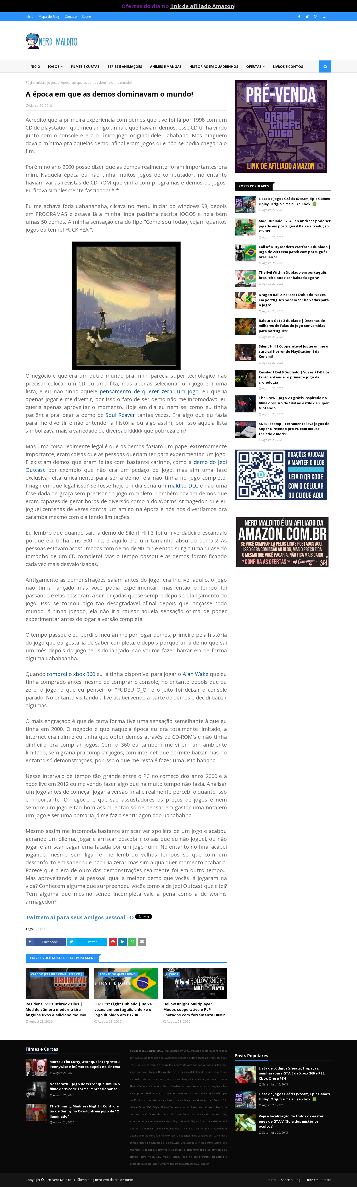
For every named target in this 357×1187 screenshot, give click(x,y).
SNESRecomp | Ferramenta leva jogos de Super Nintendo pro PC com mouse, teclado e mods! (294, 428)
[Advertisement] (283, 613)
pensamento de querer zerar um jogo (149, 391)
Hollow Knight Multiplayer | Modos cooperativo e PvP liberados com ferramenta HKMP (194, 1009)
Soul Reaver (120, 414)
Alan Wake (195, 674)
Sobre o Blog (290, 1180)
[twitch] (323, 16)
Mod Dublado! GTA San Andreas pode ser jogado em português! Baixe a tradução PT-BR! (295, 226)
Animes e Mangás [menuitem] (166, 66)
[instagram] (316, 16)
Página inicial (35, 82)
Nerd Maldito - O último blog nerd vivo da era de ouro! (92, 1180)
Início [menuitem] (35, 66)
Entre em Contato (318, 1180)
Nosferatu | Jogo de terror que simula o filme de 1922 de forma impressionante (85, 1086)
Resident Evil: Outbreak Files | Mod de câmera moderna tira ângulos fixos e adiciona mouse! (56, 1009)
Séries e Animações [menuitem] (124, 66)
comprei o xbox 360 (71, 674)
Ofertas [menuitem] (254, 66)
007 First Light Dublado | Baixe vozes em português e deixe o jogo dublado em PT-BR (123, 1009)
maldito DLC (183, 485)
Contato (71, 16)
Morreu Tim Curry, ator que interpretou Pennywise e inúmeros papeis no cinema (85, 1064)
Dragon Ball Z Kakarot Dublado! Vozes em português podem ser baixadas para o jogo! (294, 299)
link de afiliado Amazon (202, 6)
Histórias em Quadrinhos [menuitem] (213, 66)
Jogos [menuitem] (54, 66)
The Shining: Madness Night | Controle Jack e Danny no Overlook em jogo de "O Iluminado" (84, 1111)
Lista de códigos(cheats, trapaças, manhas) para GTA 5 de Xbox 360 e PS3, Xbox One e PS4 (292, 1073)
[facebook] (299, 16)
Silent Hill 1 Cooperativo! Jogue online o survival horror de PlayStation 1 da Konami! (293, 351)
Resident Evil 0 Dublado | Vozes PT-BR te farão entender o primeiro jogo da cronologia (294, 377)
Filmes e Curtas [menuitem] (85, 66)
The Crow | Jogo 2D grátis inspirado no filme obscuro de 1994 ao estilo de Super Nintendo (294, 402)
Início (29, 16)
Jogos (51, 82)
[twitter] (307, 16)
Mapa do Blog (49, 16)
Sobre (86, 16)
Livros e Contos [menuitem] (288, 66)
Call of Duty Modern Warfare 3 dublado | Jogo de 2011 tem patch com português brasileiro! (295, 251)
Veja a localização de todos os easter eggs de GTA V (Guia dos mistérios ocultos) (291, 1121)
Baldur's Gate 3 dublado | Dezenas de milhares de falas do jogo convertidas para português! (292, 325)
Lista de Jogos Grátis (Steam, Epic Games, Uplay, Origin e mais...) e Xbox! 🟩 (295, 201)
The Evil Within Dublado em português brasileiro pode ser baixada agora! (293, 275)
